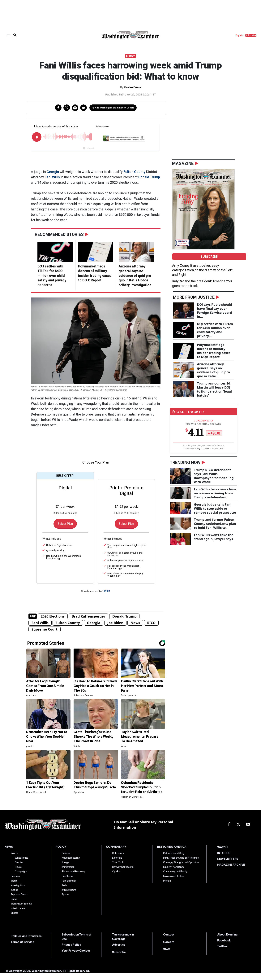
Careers (168, 942)
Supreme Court (45, 629)
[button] (14, 35)
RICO (151, 622)
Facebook (224, 940)
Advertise (119, 944)
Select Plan (65, 524)
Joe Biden (115, 622)
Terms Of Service (22, 942)
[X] (238, 824)
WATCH (222, 847)
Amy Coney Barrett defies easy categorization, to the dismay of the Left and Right (202, 270)
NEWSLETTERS (227, 859)
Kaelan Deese (132, 87)
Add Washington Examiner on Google (114, 107)
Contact (168, 934)
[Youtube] (248, 824)
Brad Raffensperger (88, 616)
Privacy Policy (71, 944)
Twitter (222, 946)
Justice (130, 56)
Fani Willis (52, 177)
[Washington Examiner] (130, 35)
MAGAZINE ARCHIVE (231, 864)
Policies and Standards (26, 936)
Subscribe (209, 256)
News (135, 622)
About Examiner (228, 934)
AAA (222, 448)
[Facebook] (229, 824)
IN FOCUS (223, 853)
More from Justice (194, 297)
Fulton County (134, 172)
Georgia (53, 172)
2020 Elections (53, 616)
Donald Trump (149, 177)
